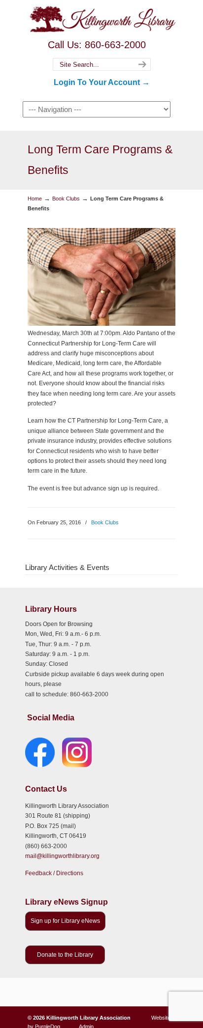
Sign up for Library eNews (65, 920)
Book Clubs (66, 198)
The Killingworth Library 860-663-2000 (101, 18)
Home (35, 198)
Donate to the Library (65, 954)
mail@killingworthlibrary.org (62, 856)
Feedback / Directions (54, 873)
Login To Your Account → (102, 82)
